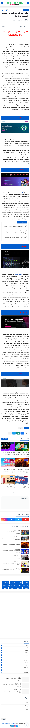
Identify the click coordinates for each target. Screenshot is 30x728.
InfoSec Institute (24, 139)
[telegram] (13, 726)
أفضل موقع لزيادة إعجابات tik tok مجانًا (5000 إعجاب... (15, 237)
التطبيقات (6, 582)
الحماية (19, 585)
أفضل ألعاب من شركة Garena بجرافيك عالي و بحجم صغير (11, 539)
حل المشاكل (18, 588)
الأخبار (26, 582)
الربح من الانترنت (12, 585)
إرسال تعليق (24, 498)
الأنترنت (13, 582)
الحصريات (26, 10)
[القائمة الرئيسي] (28, 3)
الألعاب (20, 582)
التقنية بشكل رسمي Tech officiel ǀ (9, 723)
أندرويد (26, 588)
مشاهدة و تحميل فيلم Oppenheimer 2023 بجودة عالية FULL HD (11, 545)
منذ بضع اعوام (22, 225)
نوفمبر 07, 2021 (17, 536)
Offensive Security (18, 192)
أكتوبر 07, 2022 (17, 530)
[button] (22, 433)
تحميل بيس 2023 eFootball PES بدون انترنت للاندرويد (11, 532)
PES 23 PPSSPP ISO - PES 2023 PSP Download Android (11, 570)
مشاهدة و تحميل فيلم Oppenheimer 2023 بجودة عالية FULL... (22, 471)
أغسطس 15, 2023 (17, 689)
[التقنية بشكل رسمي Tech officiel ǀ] (15, 3)
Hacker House (18, 274)
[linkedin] (11, 726)
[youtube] (25, 519)
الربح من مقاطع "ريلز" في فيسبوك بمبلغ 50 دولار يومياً (11, 692)
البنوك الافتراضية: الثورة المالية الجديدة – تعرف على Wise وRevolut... (22, 454)
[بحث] (2, 3)
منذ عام (26, 451)
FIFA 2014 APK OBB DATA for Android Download (12, 558)
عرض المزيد (4, 438)
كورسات (6, 588)
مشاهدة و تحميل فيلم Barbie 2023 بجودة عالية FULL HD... (9, 471)
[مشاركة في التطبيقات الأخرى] (10, 433)
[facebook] (11, 519)
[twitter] (18, 519)
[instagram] (4, 519)
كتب (12, 588)
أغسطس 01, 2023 (16, 542)
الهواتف (4, 585)
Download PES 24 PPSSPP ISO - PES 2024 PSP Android (11, 551)
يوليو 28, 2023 (17, 549)
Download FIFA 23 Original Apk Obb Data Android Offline (11, 564)
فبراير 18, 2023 (17, 555)
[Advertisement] (18, 615)
